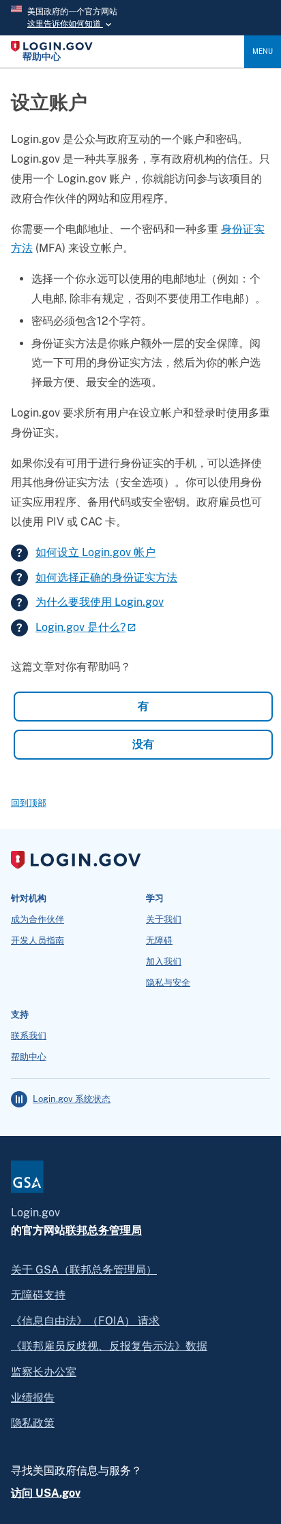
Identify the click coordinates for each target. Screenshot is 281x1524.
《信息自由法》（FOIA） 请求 (85, 1320)
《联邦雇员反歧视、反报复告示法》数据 (109, 1346)
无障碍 (159, 940)
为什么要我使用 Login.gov (99, 602)
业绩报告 (33, 1397)
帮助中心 (28, 1057)
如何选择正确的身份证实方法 (106, 577)
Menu (262, 51)
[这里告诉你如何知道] (140, 17)
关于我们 (163, 919)
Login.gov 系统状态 (71, 1099)
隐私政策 (33, 1422)
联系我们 (28, 1036)
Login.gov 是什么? (80, 627)
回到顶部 (28, 803)
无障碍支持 (38, 1294)
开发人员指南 (37, 940)
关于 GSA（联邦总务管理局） (84, 1269)
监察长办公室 (43, 1371)
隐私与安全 (168, 983)
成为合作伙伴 (37, 919)
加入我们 (163, 962)
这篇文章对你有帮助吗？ (71, 666)
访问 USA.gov (45, 1493)
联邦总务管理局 (103, 1230)
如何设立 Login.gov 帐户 (95, 552)
